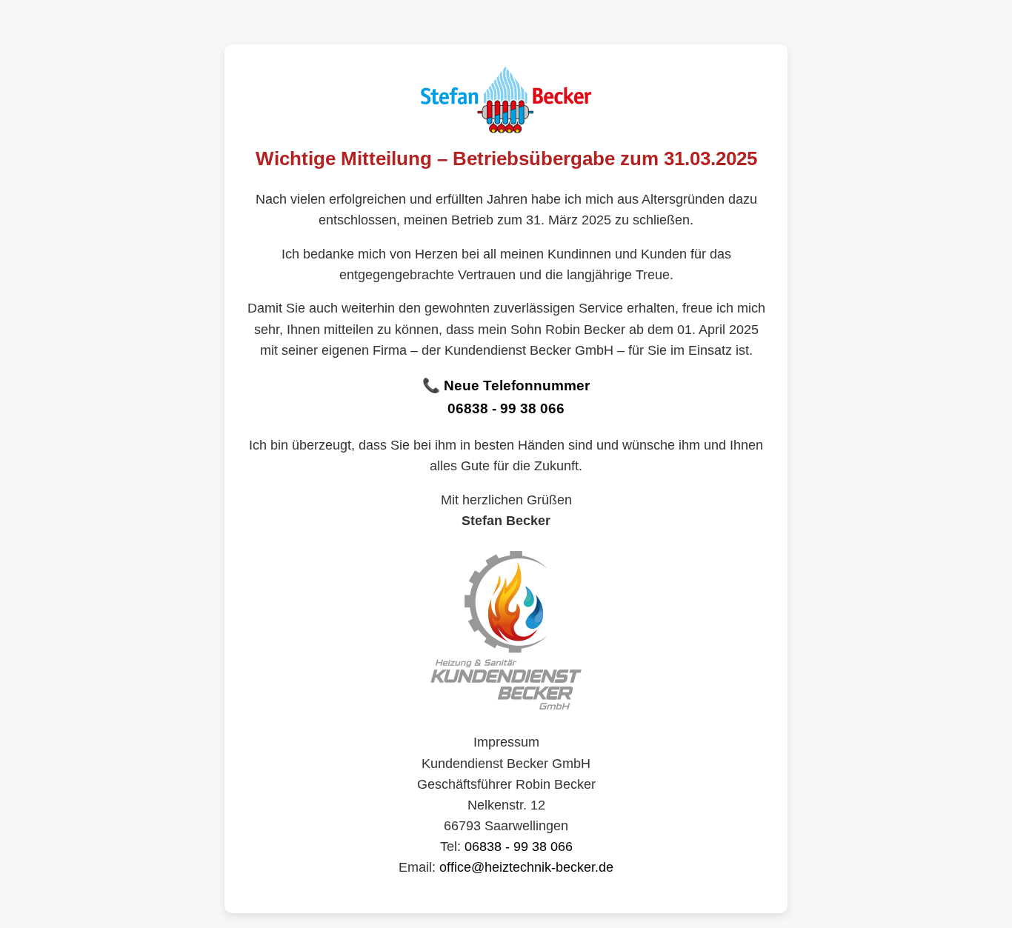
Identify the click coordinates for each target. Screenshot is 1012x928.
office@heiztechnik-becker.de (526, 867)
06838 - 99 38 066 (506, 408)
